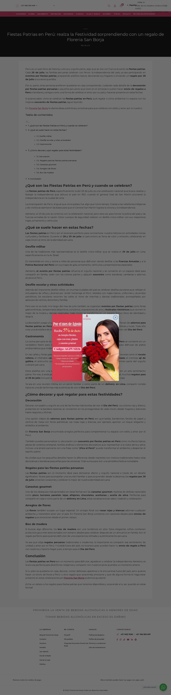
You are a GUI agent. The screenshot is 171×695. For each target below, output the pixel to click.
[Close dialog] (115, 317)
